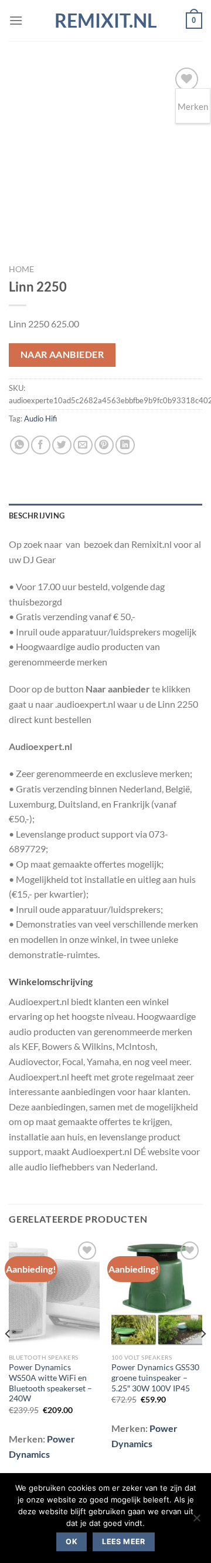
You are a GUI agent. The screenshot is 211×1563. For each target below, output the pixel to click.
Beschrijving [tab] (36, 515)
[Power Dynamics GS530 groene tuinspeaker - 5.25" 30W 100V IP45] (156, 1293)
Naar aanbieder (62, 354)
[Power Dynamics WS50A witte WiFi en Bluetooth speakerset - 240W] (54, 1293)
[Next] (203, 1357)
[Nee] (196, 1521)
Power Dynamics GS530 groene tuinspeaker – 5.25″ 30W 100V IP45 (155, 1378)
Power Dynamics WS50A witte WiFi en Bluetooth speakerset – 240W (50, 1383)
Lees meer (123, 1541)
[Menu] (16, 20)
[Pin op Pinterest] (104, 445)
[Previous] (8, 1357)
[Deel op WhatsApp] (19, 445)
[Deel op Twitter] (62, 445)
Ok (71, 1541)
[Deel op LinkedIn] (125, 445)
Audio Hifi (40, 418)
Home (21, 269)
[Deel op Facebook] (40, 445)
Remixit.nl (106, 20)
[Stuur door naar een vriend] (83, 445)
